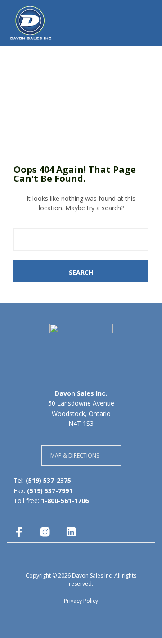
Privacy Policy (81, 601)
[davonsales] (19, 532)
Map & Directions (74, 455)
